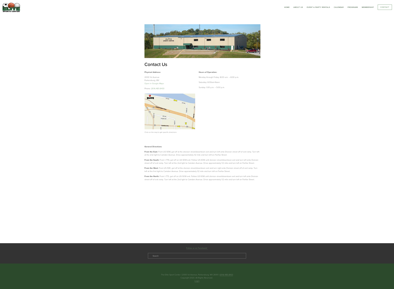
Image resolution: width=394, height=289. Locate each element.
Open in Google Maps (154, 83)
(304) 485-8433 (157, 88)
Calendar (339, 7)
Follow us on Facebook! (197, 248)
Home (287, 7)
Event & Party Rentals (318, 7)
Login (197, 280)
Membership (368, 7)
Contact (384, 7)
